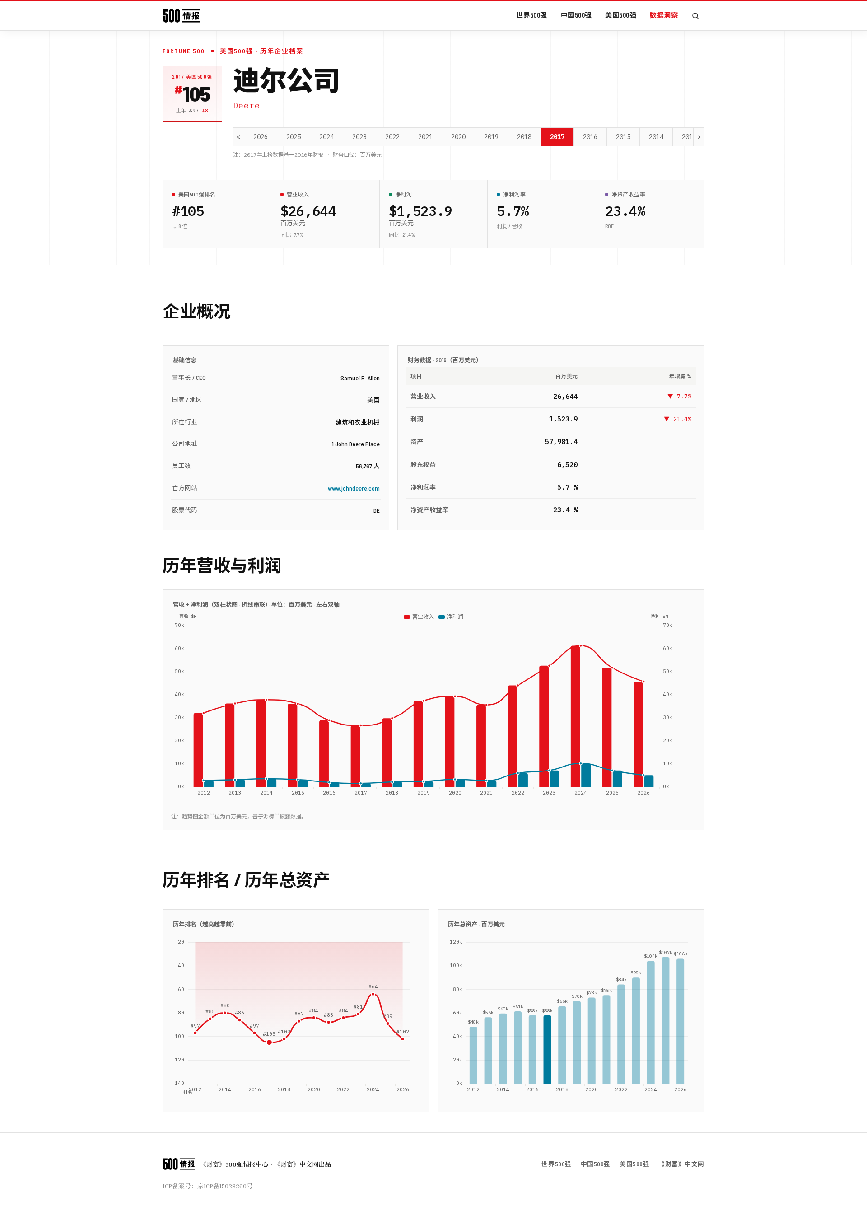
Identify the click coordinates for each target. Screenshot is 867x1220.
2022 (392, 137)
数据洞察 (664, 15)
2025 (293, 137)
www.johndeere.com (354, 488)
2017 (557, 137)
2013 (689, 137)
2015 (623, 137)
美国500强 (620, 15)
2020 (458, 137)
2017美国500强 (192, 76)
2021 (425, 137)
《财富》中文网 (681, 1164)
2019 (491, 137)
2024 (326, 137)
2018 (524, 137)
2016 (590, 137)
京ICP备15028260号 (225, 1186)
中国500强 (576, 15)
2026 (260, 137)
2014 (656, 137)
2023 (359, 137)
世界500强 (531, 15)
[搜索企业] (695, 16)
